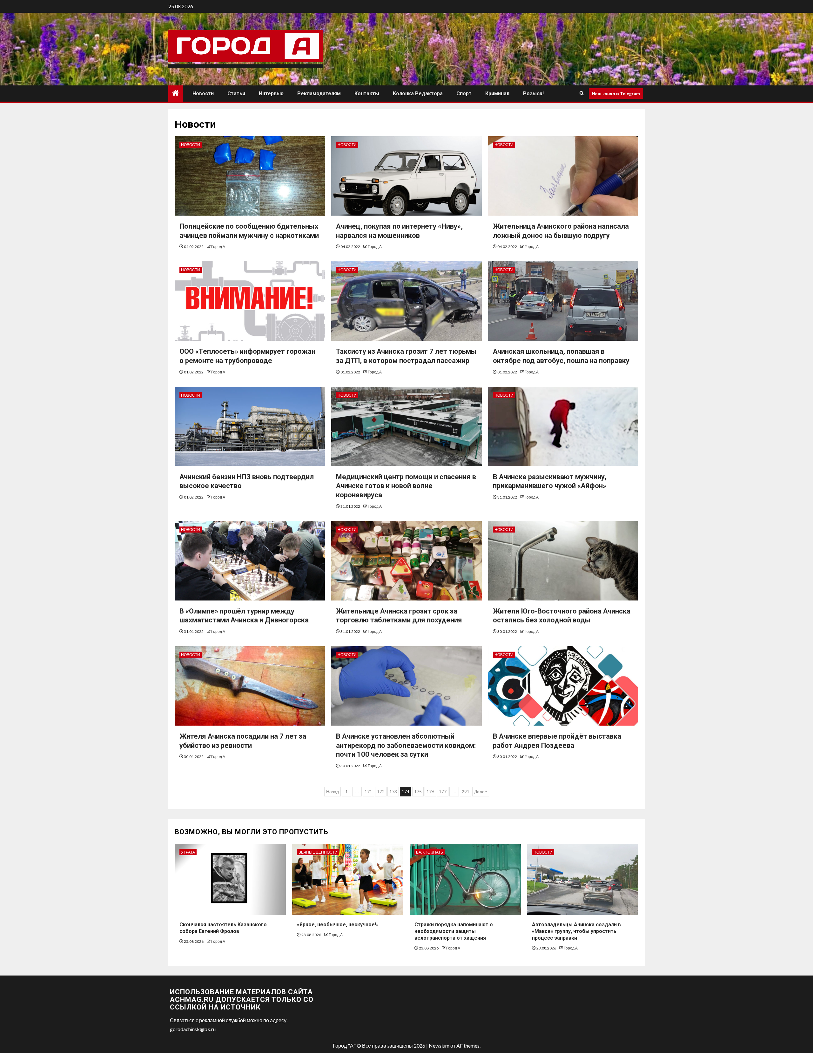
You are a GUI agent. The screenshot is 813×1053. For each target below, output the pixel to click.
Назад (332, 791)
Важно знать (429, 852)
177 (443, 791)
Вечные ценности (318, 852)
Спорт (464, 94)
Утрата (188, 852)
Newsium (439, 1046)
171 (368, 791)
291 (465, 791)
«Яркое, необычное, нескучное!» (338, 925)
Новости (203, 94)
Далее (480, 791)
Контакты (366, 94)
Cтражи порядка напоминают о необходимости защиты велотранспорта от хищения (453, 931)
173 (393, 791)
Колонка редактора (418, 94)
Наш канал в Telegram (616, 93)
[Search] (582, 93)
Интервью (271, 94)
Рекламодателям (319, 94)
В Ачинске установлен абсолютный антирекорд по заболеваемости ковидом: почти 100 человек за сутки (406, 745)
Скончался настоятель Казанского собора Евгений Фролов (223, 928)
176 (430, 791)
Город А (218, 246)
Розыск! (533, 94)
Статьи (236, 94)
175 (418, 791)
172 (381, 791)
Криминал (497, 94)
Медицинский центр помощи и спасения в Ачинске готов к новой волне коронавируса (406, 486)
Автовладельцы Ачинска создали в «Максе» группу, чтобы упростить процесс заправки (576, 931)
